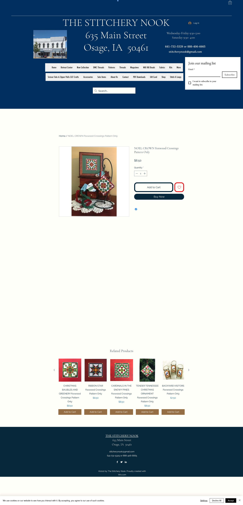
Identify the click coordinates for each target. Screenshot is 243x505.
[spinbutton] (140, 173)
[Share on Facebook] (136, 209)
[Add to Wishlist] (179, 187)
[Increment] (145, 173)
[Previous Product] (54, 370)
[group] (121, 386)
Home (62, 136)
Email (191, 69)
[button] (230, 3)
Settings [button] (203, 500)
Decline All (216, 500)
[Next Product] (188, 370)
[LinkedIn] (125, 462)
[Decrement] (136, 173)
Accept (231, 500)
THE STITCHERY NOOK (116, 22)
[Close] (239, 500)
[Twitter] (121, 462)
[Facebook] (117, 462)
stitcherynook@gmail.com (185, 51)
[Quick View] (69, 370)
